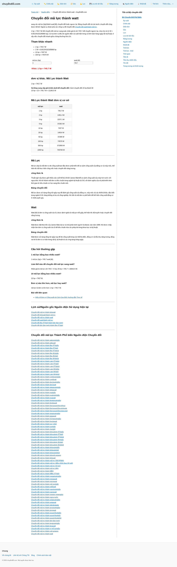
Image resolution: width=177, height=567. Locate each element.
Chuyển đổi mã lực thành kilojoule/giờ (45, 450)
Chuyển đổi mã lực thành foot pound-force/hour (48, 406)
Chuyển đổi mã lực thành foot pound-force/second (49, 411)
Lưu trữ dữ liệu (128, 36)
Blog (33, 555)
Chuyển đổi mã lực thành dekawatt (43, 390)
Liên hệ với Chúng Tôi (21, 555)
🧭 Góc (73, 4)
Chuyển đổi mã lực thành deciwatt (43, 385)
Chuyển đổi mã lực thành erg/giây (43, 392)
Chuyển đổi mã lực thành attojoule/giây (45, 340)
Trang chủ (34, 12)
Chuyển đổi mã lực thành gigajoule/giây (45, 413)
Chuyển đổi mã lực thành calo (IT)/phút (45, 366)
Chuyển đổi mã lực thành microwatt (44, 481)
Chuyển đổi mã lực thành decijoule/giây (45, 382)
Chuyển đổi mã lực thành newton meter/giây (47, 494)
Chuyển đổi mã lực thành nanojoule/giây (46, 489)
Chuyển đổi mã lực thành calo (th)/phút (45, 374)
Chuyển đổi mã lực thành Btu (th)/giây (45, 353)
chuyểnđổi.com (11, 3)
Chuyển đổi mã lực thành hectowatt (44, 421)
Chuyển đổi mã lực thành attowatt (43, 343)
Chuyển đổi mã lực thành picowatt (43, 510)
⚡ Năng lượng (112, 4)
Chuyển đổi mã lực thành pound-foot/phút (46, 518)
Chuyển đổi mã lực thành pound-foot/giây (46, 513)
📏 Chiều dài (48, 4)
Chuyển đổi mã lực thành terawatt (43, 526)
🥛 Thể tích (154, 4)
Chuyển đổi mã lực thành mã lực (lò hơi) (46, 466)
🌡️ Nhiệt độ (141, 4)
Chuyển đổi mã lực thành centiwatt (43, 379)
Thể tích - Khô (128, 51)
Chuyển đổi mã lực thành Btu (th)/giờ (44, 356)
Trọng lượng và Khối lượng (133, 66)
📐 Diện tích (61, 4)
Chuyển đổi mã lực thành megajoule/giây (46, 476)
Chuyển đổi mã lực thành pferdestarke (45, 505)
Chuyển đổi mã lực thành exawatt (43, 398)
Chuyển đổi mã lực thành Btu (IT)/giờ (44, 348)
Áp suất (126, 20)
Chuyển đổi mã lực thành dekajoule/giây (46, 387)
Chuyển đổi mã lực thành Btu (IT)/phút (45, 351)
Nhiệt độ (126, 45)
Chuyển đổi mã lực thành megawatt (44, 479)
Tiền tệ (125, 57)
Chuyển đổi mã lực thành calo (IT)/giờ (45, 364)
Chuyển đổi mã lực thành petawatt (43, 502)
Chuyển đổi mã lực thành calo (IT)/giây (45, 361)
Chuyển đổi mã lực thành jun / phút (44, 424)
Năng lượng (127, 39)
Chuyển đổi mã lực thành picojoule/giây (45, 508)
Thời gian (126, 54)
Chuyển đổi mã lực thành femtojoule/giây (46, 400)
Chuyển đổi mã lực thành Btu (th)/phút (45, 358)
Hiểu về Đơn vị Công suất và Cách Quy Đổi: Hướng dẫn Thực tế (58, 297)
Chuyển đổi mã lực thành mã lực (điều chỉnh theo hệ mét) (52, 463)
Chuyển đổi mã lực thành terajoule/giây (45, 523)
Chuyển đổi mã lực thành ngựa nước (44, 497)
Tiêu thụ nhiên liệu (130, 60)
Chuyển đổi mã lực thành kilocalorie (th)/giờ (47, 442)
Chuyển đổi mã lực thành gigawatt (43, 416)
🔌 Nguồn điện (127, 4)
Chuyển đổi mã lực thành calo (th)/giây (45, 369)
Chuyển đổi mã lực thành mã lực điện (44, 468)
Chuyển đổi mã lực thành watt (42, 317)
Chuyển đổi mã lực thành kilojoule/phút (45, 453)
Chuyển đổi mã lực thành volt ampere (44, 531)
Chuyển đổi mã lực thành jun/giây (43, 427)
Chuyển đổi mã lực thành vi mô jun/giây (45, 528)
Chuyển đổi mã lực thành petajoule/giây (45, 500)
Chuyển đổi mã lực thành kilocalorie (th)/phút (47, 445)
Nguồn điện (45, 12)
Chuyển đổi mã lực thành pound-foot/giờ (46, 515)
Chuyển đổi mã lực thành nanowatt (44, 492)
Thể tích (126, 48)
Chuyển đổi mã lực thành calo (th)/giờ (45, 372)
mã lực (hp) (36, 60)
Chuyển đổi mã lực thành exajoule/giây (45, 395)
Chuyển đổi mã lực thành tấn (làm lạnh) (45, 521)
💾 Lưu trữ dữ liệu (96, 4)
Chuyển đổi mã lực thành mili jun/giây (45, 484)
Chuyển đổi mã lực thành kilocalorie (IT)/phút (47, 437)
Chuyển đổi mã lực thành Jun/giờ (43, 429)
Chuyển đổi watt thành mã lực (86, 27)
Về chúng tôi (6, 555)
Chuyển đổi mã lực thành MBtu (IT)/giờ (45, 474)
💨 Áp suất (36, 4)
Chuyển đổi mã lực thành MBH (42, 471)
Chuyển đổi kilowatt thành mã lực (43, 315)
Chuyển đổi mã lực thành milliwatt (43, 487)
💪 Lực (82, 4)
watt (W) (77, 60)
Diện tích (126, 27)
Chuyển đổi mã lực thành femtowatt (44, 403)
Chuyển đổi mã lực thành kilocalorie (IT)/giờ (47, 434)
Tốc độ (125, 63)
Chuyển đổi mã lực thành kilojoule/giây (45, 447)
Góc (124, 30)
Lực (124, 33)
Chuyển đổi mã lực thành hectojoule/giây (46, 419)
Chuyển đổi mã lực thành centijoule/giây (45, 377)
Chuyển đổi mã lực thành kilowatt (43, 312)
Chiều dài (126, 24)
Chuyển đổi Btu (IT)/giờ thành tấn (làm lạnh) (47, 323)
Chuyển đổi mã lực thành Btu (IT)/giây (45, 345)
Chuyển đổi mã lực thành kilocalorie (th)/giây (47, 440)
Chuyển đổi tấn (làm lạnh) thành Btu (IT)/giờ (47, 325)
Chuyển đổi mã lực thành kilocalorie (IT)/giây (47, 432)
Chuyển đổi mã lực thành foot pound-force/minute (49, 408)
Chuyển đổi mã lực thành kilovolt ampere (46, 455)
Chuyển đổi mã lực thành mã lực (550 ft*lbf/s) (47, 460)
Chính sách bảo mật (44, 555)
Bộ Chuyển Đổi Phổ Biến (132, 17)
